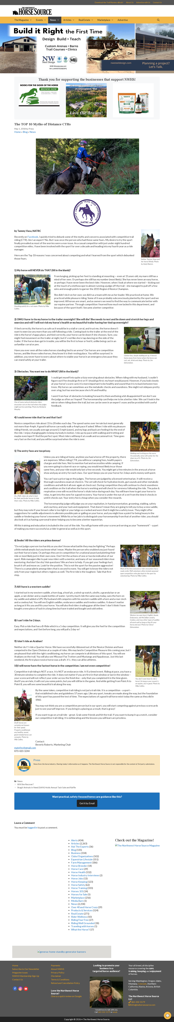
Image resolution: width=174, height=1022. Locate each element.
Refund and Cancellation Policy (65, 983)
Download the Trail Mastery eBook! (109, 2)
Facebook (32, 236)
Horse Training (79, 887)
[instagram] (20, 988)
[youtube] (26, 989)
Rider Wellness (79, 916)
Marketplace (103, 20)
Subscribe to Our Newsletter (25, 969)
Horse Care (77, 868)
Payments (55, 965)
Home (17, 131)
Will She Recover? (25, 784)
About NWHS (57, 969)
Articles (67, 20)
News (53, 20)
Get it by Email (87, 803)
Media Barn (77, 900)
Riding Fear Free (80, 919)
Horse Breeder (79, 865)
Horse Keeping (79, 881)
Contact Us (157, 2)
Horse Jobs (77, 878)
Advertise (123, 20)
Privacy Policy (57, 972)
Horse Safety (78, 884)
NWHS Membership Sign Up (25, 976)
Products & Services (81, 910)
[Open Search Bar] (158, 20)
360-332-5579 (104, 1012)
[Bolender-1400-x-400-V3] (87, 72)
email (115, 1012)
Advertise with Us (143, 2)
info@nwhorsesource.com (143, 1004)
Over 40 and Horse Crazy (84, 907)
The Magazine (21, 20)
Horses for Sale (79, 894)
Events (39, 20)
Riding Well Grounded (82, 923)
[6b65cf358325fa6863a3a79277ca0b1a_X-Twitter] (39, 105)
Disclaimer (56, 976)
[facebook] (15, 988)
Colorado (142, 983)
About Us (129, 2)
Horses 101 (77, 891)
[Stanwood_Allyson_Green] (86, 116)
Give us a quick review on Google (66, 996)
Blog (25, 131)
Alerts (74, 840)
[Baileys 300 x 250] (133, 116)
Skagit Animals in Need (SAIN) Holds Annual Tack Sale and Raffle (46, 787)
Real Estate (84, 20)
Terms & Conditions (60, 979)
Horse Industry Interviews (85, 875)
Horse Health (78, 872)
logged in (32, 827)
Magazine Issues (20, 972)
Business (76, 852)
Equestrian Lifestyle (82, 859)
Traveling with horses (82, 926)
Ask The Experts (80, 846)
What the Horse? (80, 929)
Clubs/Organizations (82, 856)
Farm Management (81, 862)
